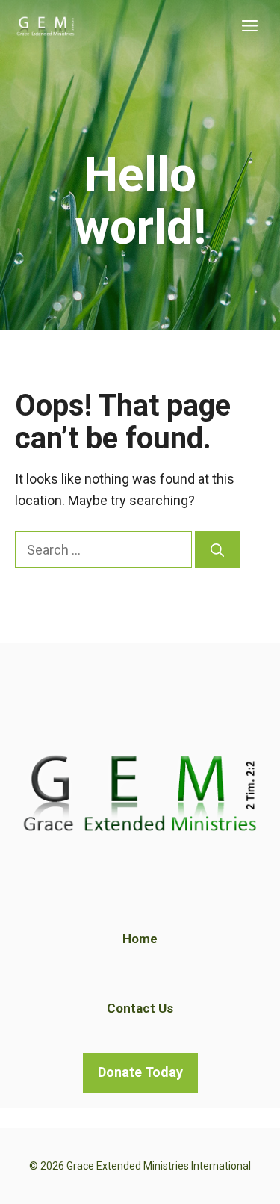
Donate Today (140, 1072)
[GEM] (45, 26)
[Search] (217, 549)
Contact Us (140, 1008)
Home (140, 938)
